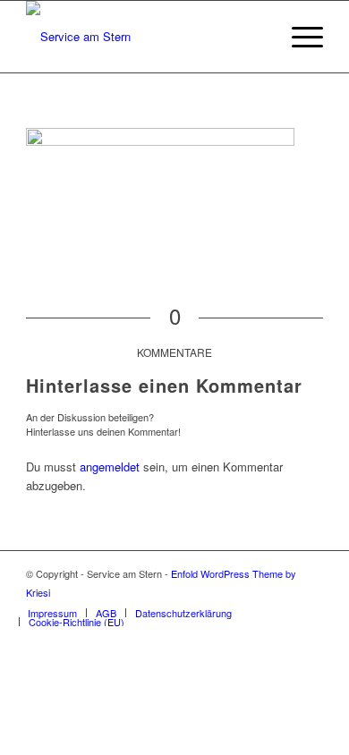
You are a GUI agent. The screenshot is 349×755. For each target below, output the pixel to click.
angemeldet (110, 466)
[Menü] (298, 36)
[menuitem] (52, 612)
